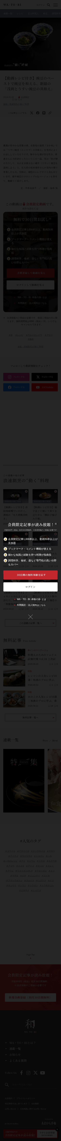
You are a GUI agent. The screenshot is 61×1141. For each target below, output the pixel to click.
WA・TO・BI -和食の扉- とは (31, 599)
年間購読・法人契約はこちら (31, 605)
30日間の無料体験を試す (31, 575)
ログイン (30, 586)
